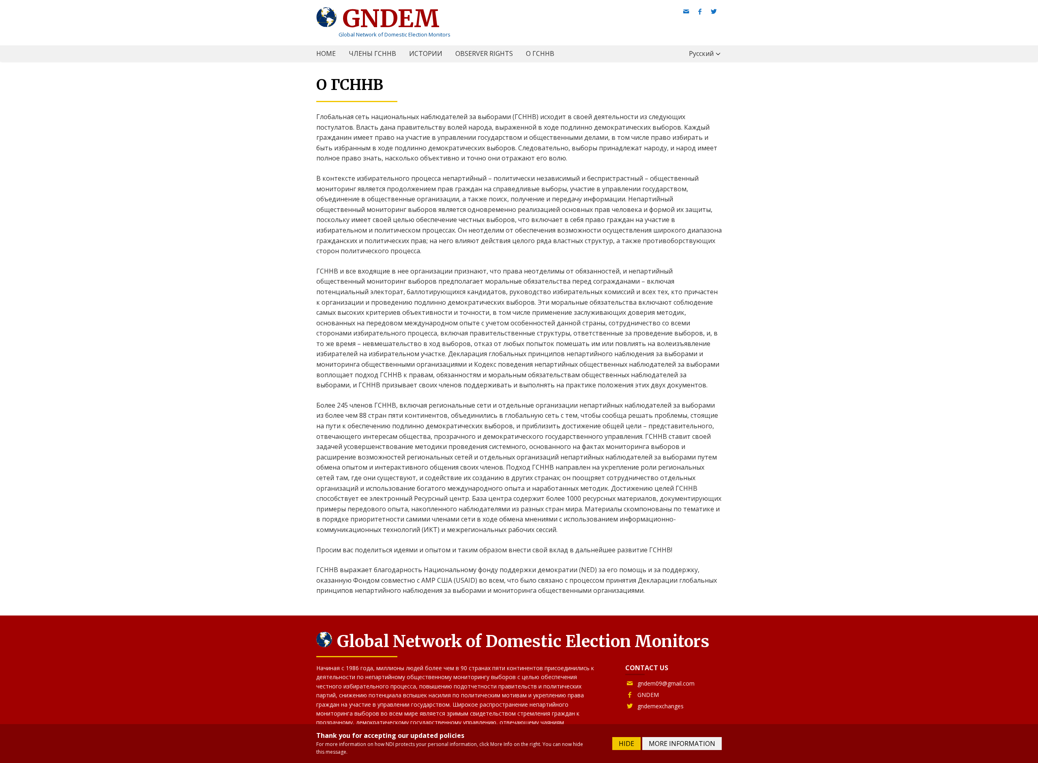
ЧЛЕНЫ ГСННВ (372, 53)
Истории (425, 53)
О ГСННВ (540, 53)
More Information (682, 743)
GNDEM (388, 18)
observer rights (484, 53)
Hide (626, 743)
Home (326, 53)
